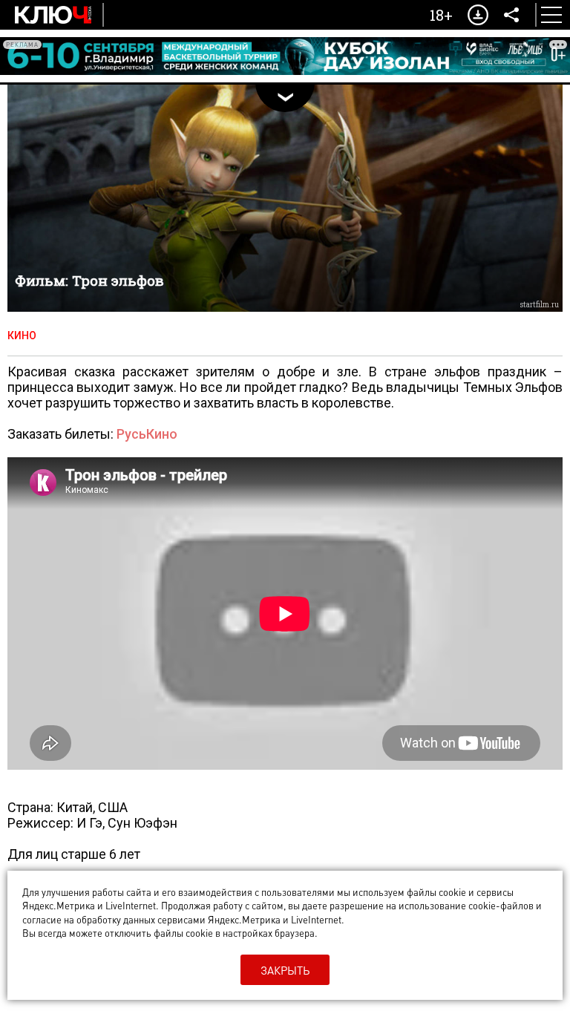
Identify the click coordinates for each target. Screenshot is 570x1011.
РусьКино (147, 434)
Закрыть (285, 970)
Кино (21, 335)
